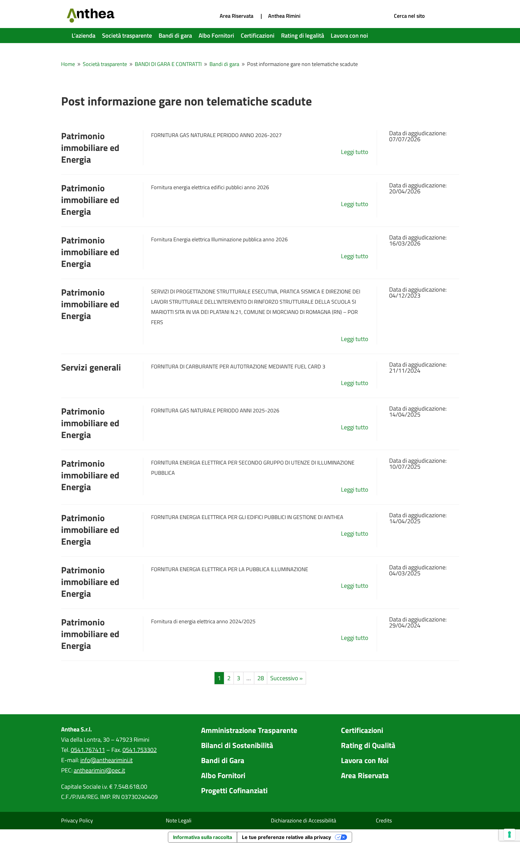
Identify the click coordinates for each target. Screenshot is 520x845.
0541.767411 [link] (88, 749)
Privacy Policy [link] (77, 820)
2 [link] (229, 678)
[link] (91, 20)
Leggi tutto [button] (354, 151)
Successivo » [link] (286, 678)
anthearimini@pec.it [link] (99, 770)
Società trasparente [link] (127, 36)
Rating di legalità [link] (302, 36)
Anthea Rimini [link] (284, 16)
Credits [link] (384, 820)
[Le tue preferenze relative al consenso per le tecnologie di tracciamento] (509, 834)
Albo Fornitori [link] (216, 36)
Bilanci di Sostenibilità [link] (237, 745)
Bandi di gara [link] (175, 36)
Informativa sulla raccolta (202, 837)
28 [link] (260, 678)
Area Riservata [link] (236, 16)
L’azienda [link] (83, 36)
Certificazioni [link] (257, 36)
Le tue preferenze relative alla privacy (286, 837)
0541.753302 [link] (139, 749)
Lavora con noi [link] (349, 36)
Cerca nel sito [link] (409, 16)
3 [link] (238, 678)
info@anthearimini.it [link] (106, 760)
